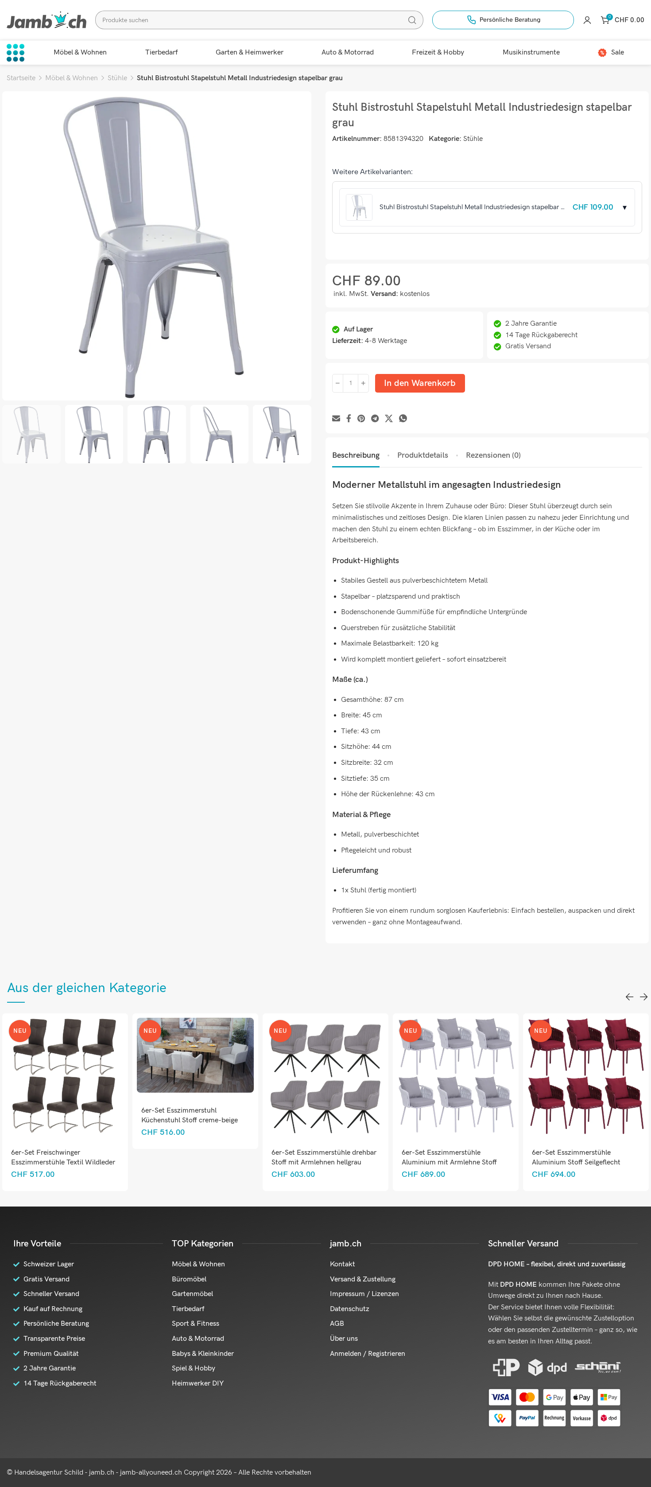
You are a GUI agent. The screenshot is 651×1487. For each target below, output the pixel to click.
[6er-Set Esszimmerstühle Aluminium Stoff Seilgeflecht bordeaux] (494, 1076)
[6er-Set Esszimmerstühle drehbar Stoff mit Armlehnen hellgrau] (233, 1076)
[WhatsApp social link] (403, 419)
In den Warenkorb (420, 383)
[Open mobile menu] (15, 53)
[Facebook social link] (348, 419)
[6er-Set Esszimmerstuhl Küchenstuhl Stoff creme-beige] (103, 1055)
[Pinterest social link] (361, 419)
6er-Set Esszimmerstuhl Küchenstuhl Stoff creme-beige (98, 1115)
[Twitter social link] (389, 419)
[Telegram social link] (375, 419)
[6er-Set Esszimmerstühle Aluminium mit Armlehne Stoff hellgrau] (364, 1076)
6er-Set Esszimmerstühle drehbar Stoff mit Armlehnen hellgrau (232, 1157)
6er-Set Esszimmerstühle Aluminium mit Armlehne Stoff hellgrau (357, 1162)
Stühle (117, 78)
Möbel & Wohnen (71, 78)
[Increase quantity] (363, 383)
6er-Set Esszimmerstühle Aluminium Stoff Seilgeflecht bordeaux (484, 1162)
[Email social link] (336, 419)
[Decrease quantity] (337, 383)
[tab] (355, 455)
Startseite (21, 78)
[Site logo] (46, 20)
